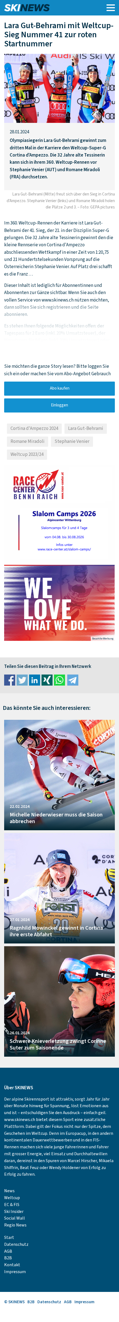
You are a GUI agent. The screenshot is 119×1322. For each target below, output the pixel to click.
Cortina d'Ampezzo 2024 (34, 428)
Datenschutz (16, 1244)
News (9, 1191)
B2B (8, 1258)
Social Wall (14, 1218)
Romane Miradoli (28, 441)
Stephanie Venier (72, 441)
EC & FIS (11, 1205)
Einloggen (59, 405)
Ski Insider (14, 1212)
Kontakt (12, 1265)
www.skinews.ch (19, 1120)
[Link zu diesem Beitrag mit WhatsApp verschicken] (59, 680)
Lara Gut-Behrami (85, 428)
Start (9, 1237)
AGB (8, 1251)
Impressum (15, 1272)
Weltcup (12, 1198)
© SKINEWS (14, 1302)
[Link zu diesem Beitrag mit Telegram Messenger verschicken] (72, 680)
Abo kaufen (59, 388)
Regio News (15, 1225)
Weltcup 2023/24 (27, 454)
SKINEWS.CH (45, 7)
